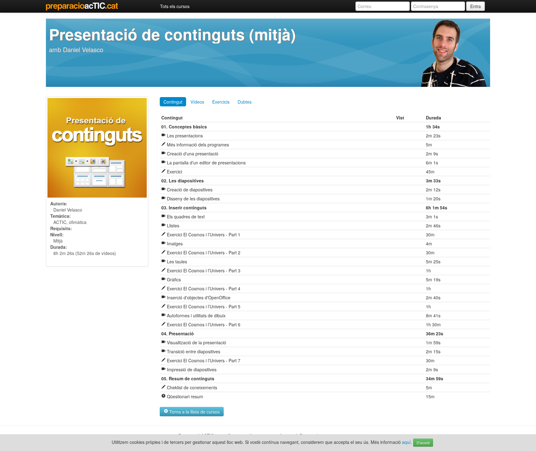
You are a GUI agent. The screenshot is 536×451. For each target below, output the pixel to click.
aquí (406, 442)
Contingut (172, 102)
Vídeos (197, 102)
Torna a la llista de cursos (194, 412)
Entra (475, 6)
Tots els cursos (175, 6)
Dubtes (245, 102)
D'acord (423, 442)
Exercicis (221, 102)
